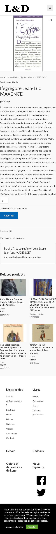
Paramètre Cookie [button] (14, 527)
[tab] (28, 231)
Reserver (9, 215)
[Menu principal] (50, 8)
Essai (2, 82)
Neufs (15, 77)
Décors (10, 451)
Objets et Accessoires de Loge (14, 467)
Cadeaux (38, 451)
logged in (20, 257)
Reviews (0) (6, 230)
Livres (9, 77)
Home (2, 77)
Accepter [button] (32, 527)
